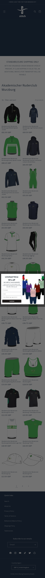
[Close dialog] (42, 275)
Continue (11, 301)
